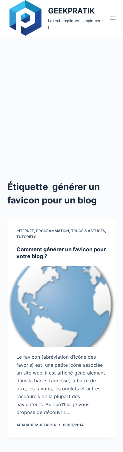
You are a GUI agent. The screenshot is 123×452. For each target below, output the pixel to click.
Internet (25, 231)
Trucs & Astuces (88, 231)
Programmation (52, 231)
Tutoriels (26, 237)
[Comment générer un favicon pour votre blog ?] (61, 306)
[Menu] (113, 18)
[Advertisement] (61, 100)
